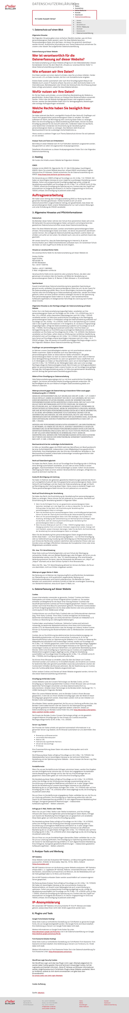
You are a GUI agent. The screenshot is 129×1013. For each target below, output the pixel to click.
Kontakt (77, 13)
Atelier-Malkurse (80, 10)
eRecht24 (41, 993)
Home (77, 4)
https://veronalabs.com (40, 864)
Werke (77, 6)
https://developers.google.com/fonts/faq (46, 931)
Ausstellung (79, 8)
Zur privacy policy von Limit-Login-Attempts (47, 975)
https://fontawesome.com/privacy (60, 951)
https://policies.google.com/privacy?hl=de (46, 934)
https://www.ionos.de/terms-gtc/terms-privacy (54, 174)
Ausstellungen (83, 1005)
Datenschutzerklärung (82, 17)
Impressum (79, 15)
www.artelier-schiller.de (48, 1008)
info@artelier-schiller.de (48, 1007)
